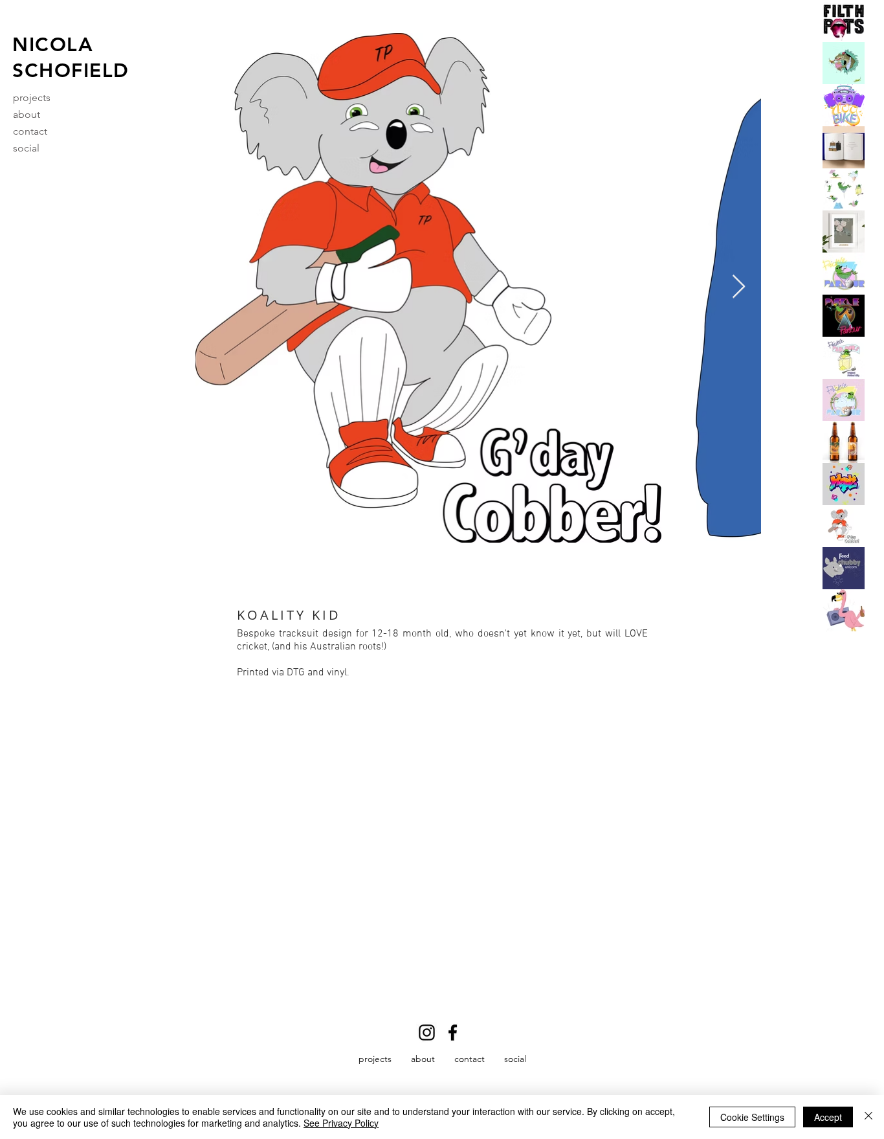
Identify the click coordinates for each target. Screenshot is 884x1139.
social (26, 148)
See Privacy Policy (341, 1122)
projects (31, 97)
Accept (828, 1117)
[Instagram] (426, 1032)
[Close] (868, 1117)
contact (30, 131)
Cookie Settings (752, 1117)
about (26, 114)
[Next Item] (738, 287)
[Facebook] (452, 1032)
